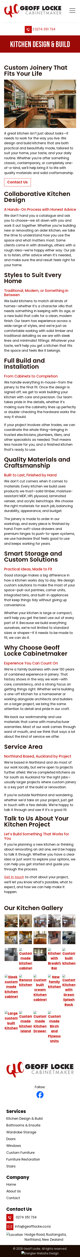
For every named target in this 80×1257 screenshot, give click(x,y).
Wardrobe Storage (21, 1132)
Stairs (11, 1166)
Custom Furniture (20, 1152)
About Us (13, 1191)
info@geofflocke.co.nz (33, 1226)
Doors (11, 1139)
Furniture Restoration (23, 1159)
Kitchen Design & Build (24, 1118)
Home (11, 1184)
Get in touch (14, 877)
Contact (13, 1198)
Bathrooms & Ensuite (23, 1125)
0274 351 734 (45, 29)
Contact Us (17, 182)
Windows (13, 1145)
